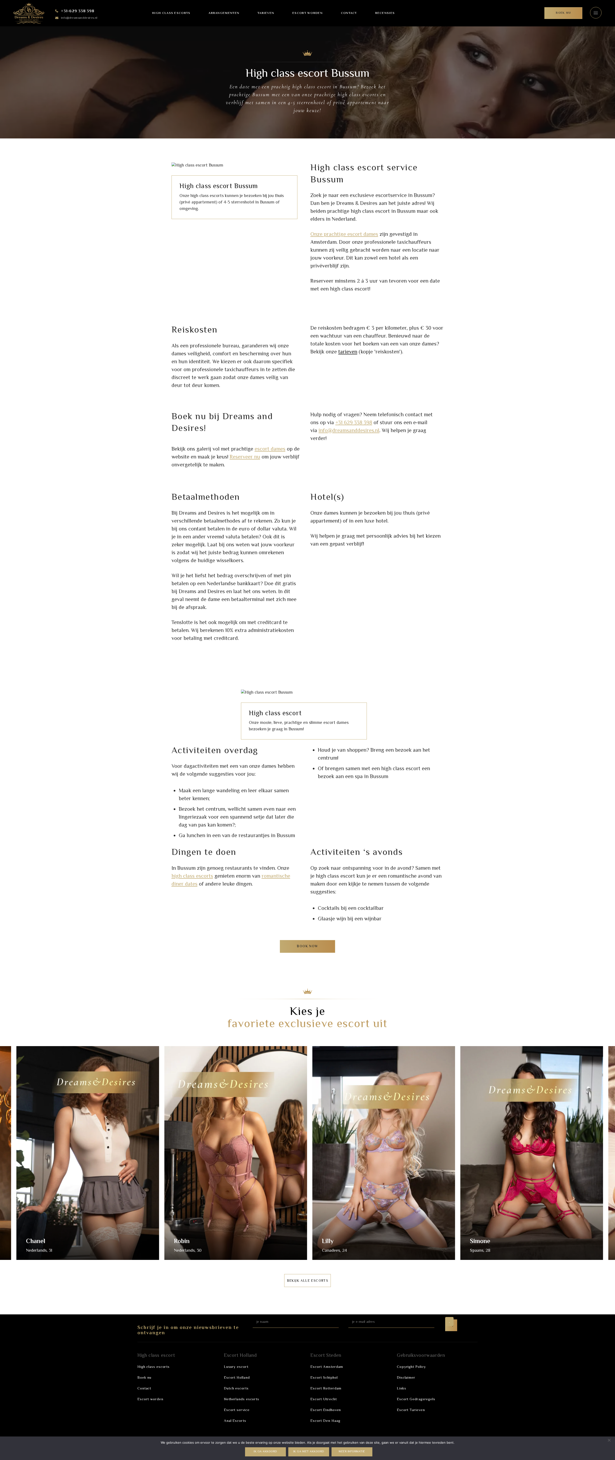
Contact (349, 13)
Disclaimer (406, 1378)
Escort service (237, 1410)
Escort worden (307, 13)
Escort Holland (237, 1378)
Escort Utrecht (323, 1399)
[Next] (603, 1154)
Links (401, 1388)
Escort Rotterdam (325, 1388)
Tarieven (266, 13)
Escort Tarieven (411, 1410)
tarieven (347, 352)
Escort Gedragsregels (416, 1399)
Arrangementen (224, 13)
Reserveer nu (245, 457)
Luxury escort (236, 1367)
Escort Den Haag (325, 1421)
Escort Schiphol (324, 1378)
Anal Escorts (235, 1421)
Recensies (385, 13)
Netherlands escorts (241, 1399)
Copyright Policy (411, 1367)
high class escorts (192, 876)
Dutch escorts (236, 1388)
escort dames (270, 449)
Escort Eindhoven (325, 1410)
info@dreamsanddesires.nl (79, 18)
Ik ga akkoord (265, 1451)
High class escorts (171, 13)
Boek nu (144, 1378)
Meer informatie (352, 1451)
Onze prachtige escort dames (344, 235)
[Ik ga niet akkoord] (609, 1440)
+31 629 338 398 (353, 423)
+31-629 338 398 (77, 11)
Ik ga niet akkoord (308, 1451)
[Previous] (11, 1154)
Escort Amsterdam (326, 1367)
